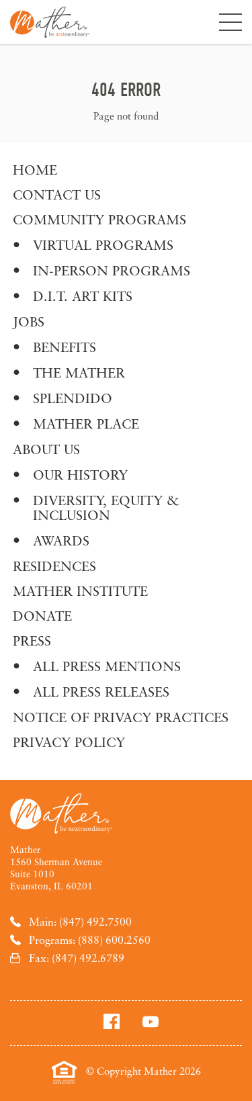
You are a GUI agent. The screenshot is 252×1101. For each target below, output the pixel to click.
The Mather (79, 372)
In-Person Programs (111, 270)
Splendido (72, 398)
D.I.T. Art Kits (82, 296)
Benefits (64, 347)
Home (35, 169)
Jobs (28, 321)
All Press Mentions (107, 666)
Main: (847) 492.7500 (80, 921)
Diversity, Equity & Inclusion (106, 507)
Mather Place (86, 423)
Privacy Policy (69, 742)
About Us (46, 449)
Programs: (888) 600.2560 (90, 939)
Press (32, 640)
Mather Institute (80, 590)
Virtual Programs (103, 244)
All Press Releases (101, 691)
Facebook (111, 1021)
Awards (61, 540)
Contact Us (57, 194)
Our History (80, 474)
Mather (49, 22)
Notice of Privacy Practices (120, 717)
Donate (42, 615)
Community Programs (99, 219)
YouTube (150, 1021)
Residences (54, 566)
